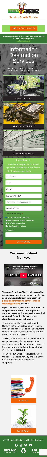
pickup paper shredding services (17, 300)
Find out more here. (23, 41)
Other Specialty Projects (16, 226)
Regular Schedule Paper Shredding (20, 220)
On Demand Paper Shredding (18, 217)
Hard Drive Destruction (16, 223)
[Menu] (23, 22)
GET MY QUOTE (23, 242)
